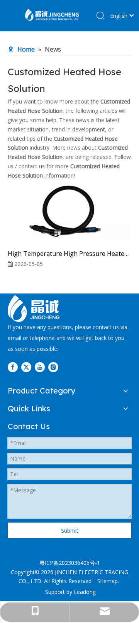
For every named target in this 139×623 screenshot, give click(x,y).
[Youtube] (40, 367)
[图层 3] (33, 308)
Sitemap (107, 581)
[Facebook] (13, 367)
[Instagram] (53, 367)
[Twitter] (26, 367)
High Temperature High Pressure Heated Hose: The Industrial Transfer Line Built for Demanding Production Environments (69, 253)
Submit (69, 530)
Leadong (85, 591)
